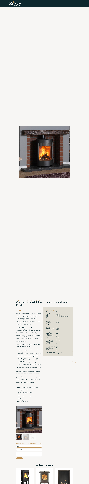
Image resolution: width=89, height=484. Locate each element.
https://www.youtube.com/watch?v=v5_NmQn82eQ (63, 352)
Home (46, 5)
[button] (1, 151)
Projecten (71, 5)
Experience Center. (37, 379)
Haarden (58, 5)
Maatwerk (65, 5)
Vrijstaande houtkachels (31, 300)
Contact (78, 5)
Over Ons (52, 5)
